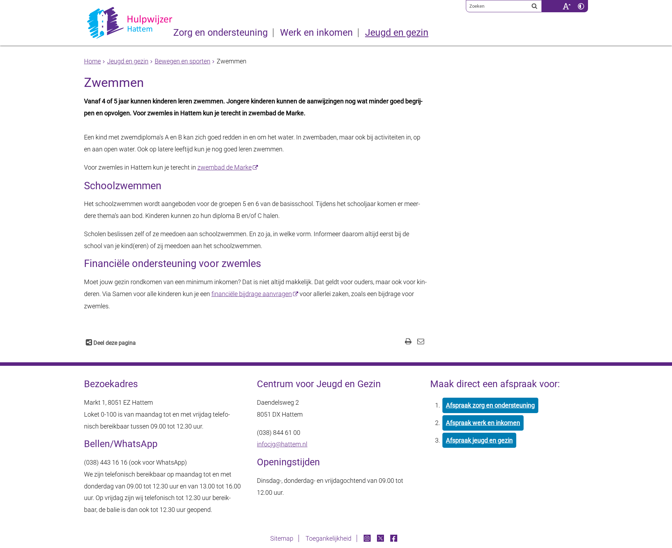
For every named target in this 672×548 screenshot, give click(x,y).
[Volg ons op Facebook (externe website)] (394, 538)
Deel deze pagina (114, 343)
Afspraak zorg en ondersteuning (490, 405)
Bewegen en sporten (182, 61)
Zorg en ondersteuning (220, 32)
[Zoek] (534, 6)
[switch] (566, 6)
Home (92, 61)
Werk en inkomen (316, 32)
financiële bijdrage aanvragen (251, 293)
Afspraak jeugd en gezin (479, 440)
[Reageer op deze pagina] (420, 342)
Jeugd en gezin (396, 32)
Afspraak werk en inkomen (483, 422)
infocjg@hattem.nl (282, 444)
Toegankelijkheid (328, 538)
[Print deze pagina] (408, 342)
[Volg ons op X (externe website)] (381, 538)
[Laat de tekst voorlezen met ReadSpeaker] (555, 2)
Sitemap (281, 538)
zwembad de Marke (224, 167)
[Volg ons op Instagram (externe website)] (368, 538)
